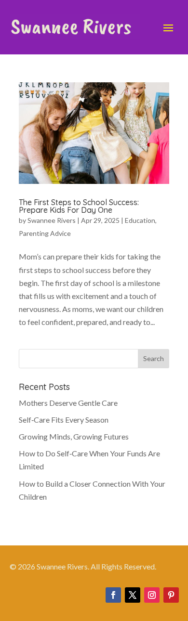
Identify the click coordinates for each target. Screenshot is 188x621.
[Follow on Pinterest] (171, 595)
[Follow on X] (132, 595)
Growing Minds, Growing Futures (74, 436)
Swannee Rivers (51, 220)
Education (140, 220)
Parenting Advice (45, 233)
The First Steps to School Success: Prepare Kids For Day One (79, 206)
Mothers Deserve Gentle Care (68, 402)
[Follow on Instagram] (152, 595)
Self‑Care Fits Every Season (63, 419)
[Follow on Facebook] (113, 595)
